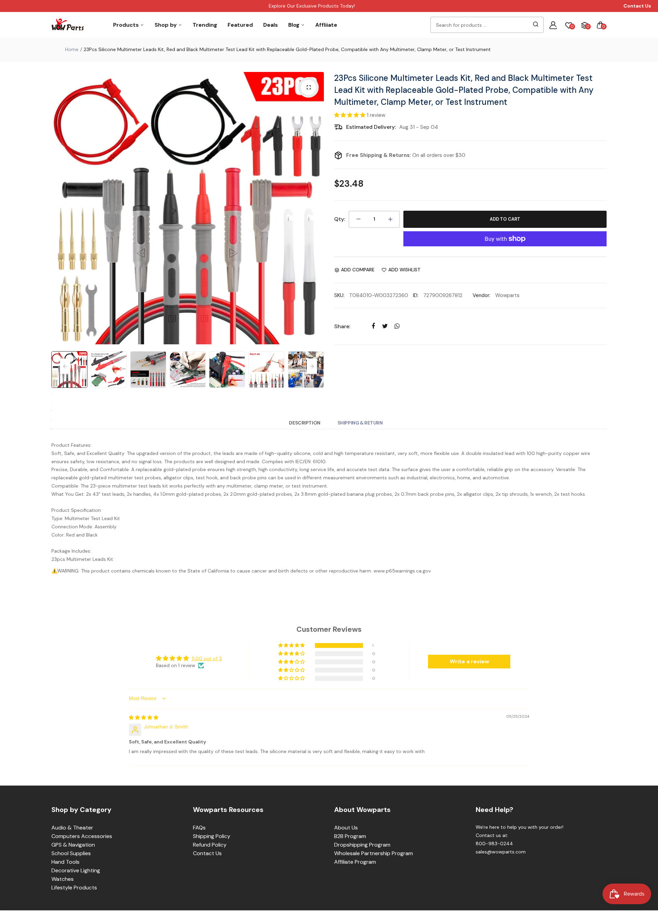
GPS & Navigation (73, 844)
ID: (415, 295)
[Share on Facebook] (373, 326)
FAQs (199, 827)
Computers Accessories (81, 836)
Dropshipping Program (362, 844)
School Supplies (71, 853)
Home (71, 49)
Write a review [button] (469, 661)
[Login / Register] (553, 25)
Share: (342, 326)
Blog (294, 24)
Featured (240, 24)
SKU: (339, 295)
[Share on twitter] (385, 326)
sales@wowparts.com (501, 852)
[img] (143, 717)
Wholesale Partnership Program (373, 853)
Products (126, 24)
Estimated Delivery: (371, 127)
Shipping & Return (360, 423)
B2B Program (350, 836)
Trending (205, 24)
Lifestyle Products (74, 887)
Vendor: (481, 295)
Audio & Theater (72, 827)
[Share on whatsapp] (397, 326)
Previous (58, 208)
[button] (350, 115)
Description (304, 423)
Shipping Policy (211, 836)
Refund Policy (210, 844)
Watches (62, 879)
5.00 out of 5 (207, 658)
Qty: (339, 219)
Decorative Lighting (75, 870)
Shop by (166, 24)
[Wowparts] (67, 25)
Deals (270, 24)
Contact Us (207, 853)
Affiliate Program (355, 861)
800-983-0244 (494, 843)
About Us (346, 827)
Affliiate (326, 24)
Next (317, 208)
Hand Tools (65, 861)
